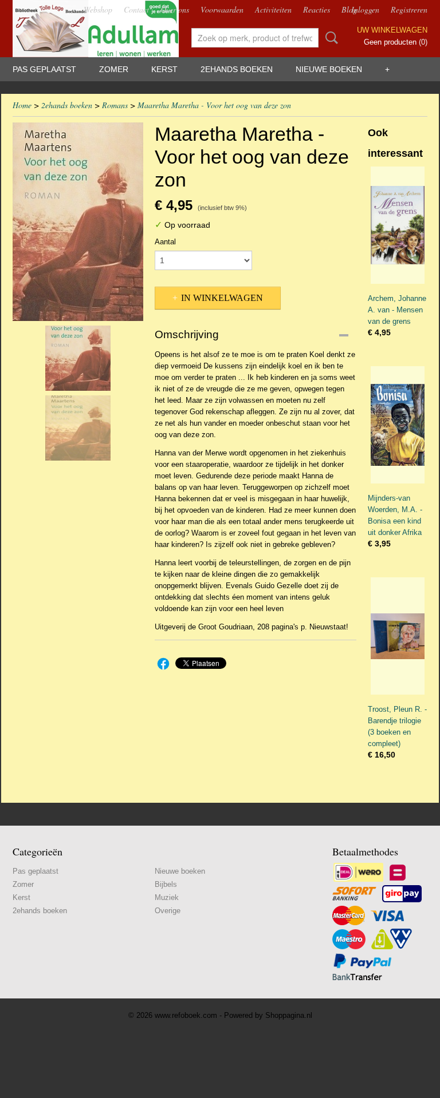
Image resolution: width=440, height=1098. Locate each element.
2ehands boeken (237, 69)
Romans (115, 105)
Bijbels (166, 884)
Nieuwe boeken (329, 69)
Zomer (113, 69)
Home (22, 105)
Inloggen (365, 9)
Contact (136, 9)
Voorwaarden (222, 9)
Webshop (98, 9)
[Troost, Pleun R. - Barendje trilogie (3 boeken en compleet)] (398, 636)
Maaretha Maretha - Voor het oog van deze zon (214, 105)
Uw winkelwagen (392, 30)
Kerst (164, 69)
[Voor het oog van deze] (78, 221)
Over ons (174, 9)
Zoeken (329, 37)
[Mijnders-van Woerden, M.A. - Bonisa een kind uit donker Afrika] (398, 424)
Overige (167, 910)
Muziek (167, 897)
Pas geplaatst (44, 69)
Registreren (409, 9)
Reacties (316, 9)
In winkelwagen (222, 298)
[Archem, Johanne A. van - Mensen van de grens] (398, 225)
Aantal (165, 241)
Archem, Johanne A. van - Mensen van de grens (397, 310)
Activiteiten (273, 9)
